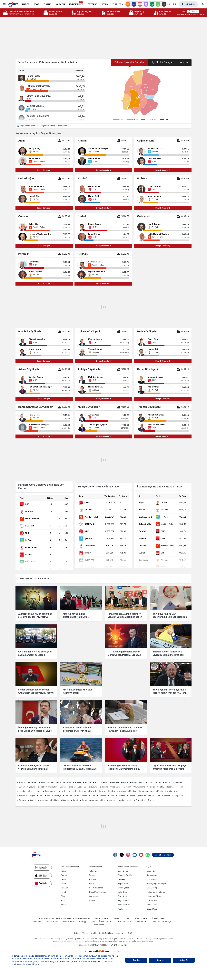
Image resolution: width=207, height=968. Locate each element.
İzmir (31, 791)
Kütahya (111, 791)
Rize (48, 796)
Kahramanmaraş (146, 791)
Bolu (150, 782)
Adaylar (184, 62)
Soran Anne (151, 875)
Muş (177, 791)
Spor (63, 900)
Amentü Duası (142, 921)
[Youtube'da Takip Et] (141, 855)
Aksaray (22, 800)
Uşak (151, 796)
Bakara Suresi (69, 921)
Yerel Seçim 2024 (101, 925)
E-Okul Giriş (151, 888)
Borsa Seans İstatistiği (128, 866)
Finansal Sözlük (125, 875)
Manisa (132, 791)
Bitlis (142, 782)
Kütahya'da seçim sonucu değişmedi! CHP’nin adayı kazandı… (77, 730)
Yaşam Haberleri (140, 918)
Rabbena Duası (125, 921)
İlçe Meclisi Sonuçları (162, 62)
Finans (64, 875)
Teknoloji (93, 871)
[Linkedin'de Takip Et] (135, 855)
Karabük (121, 800)
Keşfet (120, 909)
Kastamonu (49, 791)
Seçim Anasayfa (28, 62)
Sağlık (92, 875)
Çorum (32, 787)
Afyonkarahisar (47, 782)
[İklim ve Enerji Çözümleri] (164, 4)
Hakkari (152, 787)
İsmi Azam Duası (106, 921)
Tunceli (131, 796)
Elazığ (72, 787)
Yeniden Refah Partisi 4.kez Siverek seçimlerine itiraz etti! (168, 653)
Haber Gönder (164, 855)
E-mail (92, 900)
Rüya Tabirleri (124, 900)
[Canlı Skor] (146, 4)
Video (63, 905)
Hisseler (121, 879)
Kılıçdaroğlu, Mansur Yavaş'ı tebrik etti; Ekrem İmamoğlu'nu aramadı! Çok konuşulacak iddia (125, 768)
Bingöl (134, 782)
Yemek (64, 879)
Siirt (77, 796)
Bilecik (125, 782)
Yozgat (167, 796)
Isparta (170, 787)
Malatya (122, 791)
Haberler (64, 871)
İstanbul (22, 791)
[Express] (128, 4)
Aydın (105, 782)
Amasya (67, 782)
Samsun (68, 796)
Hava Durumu (124, 905)
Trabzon (121, 796)
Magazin (64, 888)
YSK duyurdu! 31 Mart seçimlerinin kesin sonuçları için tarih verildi (170, 617)
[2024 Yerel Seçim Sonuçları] (6, 12)
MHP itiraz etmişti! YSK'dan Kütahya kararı (77, 691)
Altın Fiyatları (124, 888)
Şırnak (75, 800)
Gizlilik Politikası (106, 933)
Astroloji (92, 879)
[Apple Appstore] (42, 876)
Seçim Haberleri (96, 888)
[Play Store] (42, 867)
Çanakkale (177, 782)
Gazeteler (93, 896)
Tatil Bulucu (151, 879)
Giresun (127, 787)
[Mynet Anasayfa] (13, 3)
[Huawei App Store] (42, 884)
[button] (4, 4)
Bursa (167, 782)
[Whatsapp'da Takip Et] (147, 855)
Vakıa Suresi (52, 921)
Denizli (41, 787)
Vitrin (91, 883)
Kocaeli (92, 791)
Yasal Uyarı (120, 933)
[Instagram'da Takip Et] (128, 855)
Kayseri (61, 791)
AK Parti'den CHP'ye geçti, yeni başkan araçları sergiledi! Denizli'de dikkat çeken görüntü (35, 654)
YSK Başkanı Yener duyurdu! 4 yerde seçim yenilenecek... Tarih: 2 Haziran (170, 693)
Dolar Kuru (122, 892)
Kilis (130, 800)
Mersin (180, 787)
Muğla (169, 791)
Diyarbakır (52, 787)
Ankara (78, 782)
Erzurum (93, 787)
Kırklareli (72, 791)
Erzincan (82, 787)
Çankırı (22, 787)
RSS (130, 933)
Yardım (85, 933)
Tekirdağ (102, 796)
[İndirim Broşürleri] (140, 4)
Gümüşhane (139, 787)
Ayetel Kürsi (151, 905)
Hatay (161, 787)
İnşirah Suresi (158, 918)
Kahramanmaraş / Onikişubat (56, 62)
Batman (65, 800)
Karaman (44, 800)
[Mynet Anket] (134, 4)
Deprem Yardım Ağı (162, 921)
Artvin (97, 782)
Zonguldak (178, 796)
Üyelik (93, 933)
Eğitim (63, 896)
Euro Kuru (122, 896)
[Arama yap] (175, 4)
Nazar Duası (152, 909)
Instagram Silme (153, 896)
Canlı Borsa (123, 871)
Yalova (112, 800)
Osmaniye (140, 800)
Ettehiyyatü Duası (87, 921)
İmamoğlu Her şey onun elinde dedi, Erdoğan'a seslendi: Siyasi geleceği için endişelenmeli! (35, 730)
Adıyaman (32, 782)
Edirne (63, 787)
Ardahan (94, 800)
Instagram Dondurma (155, 892)
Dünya (126, 918)
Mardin (160, 791)
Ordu (41, 796)
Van (158, 796)
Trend (63, 892)
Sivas (92, 796)
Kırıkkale (55, 800)
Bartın (84, 800)
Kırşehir (82, 791)
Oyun (148, 866)
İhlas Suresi (38, 921)
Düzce (151, 800)
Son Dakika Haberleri (70, 866)
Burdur (158, 782)
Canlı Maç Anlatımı (97, 892)
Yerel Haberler (95, 866)
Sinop (84, 796)
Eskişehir (104, 787)
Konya (102, 791)
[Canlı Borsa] (158, 4)
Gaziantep (116, 787)
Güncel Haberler (101, 918)
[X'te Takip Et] (122, 855)
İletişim (76, 933)
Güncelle (194, 11)
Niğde (32, 796)
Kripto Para (123, 883)
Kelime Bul (151, 871)
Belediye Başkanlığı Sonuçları (129, 62)
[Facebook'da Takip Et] (115, 855)
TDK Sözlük (151, 900)
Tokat (112, 796)
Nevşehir (23, 796)
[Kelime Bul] (152, 4)
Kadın (63, 883)
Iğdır (103, 800)
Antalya (87, 782)
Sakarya (57, 796)
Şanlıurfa (142, 796)
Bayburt (32, 800)
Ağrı (59, 782)
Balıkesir (115, 782)
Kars (39, 791)
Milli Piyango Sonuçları (156, 883)
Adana (22, 782)
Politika (116, 918)
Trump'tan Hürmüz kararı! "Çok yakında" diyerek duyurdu (64, 918)
